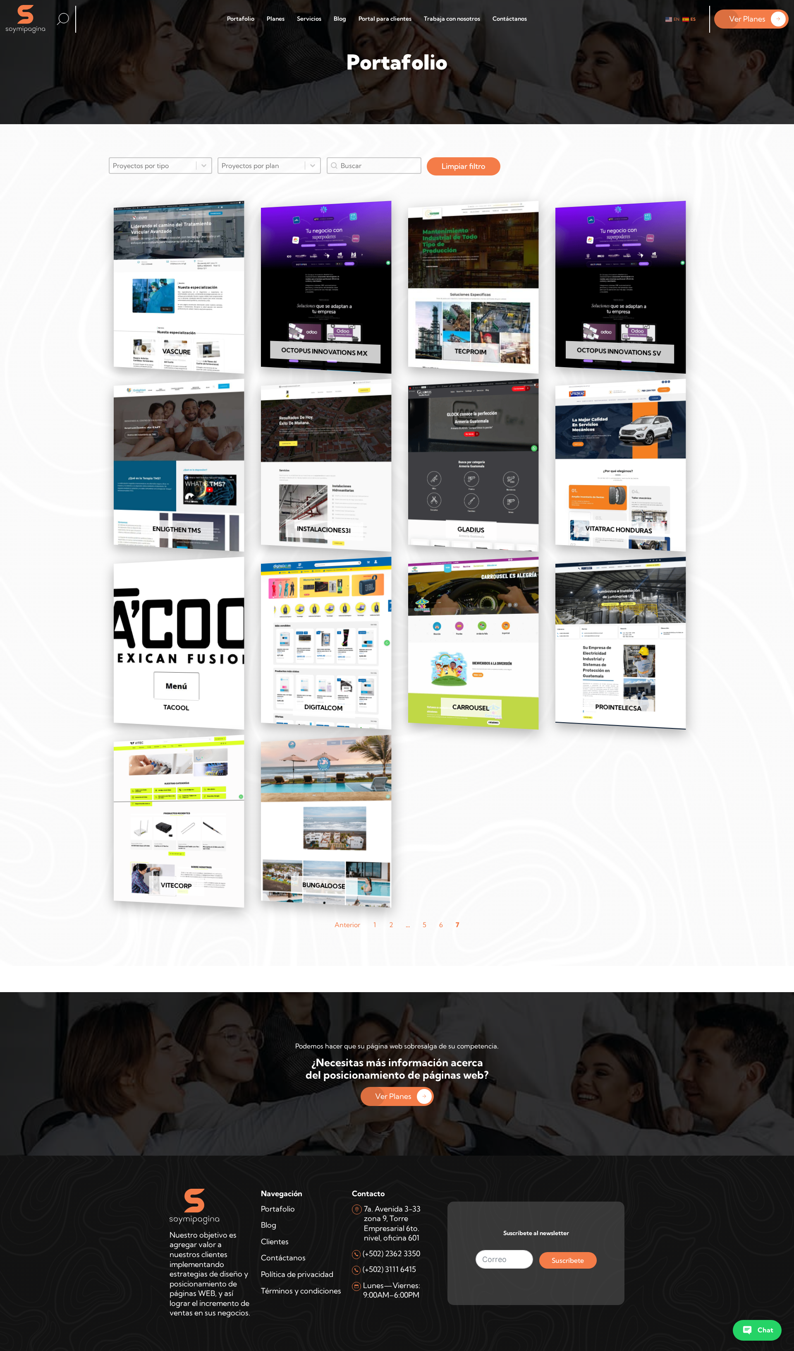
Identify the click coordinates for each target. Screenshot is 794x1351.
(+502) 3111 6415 (389, 1269)
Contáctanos (510, 18)
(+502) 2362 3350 (391, 1253)
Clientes (275, 1241)
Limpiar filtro (463, 166)
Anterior (347, 925)
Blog (340, 18)
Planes (276, 18)
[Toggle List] (203, 165)
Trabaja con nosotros (452, 18)
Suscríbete (568, 1260)
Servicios (309, 18)
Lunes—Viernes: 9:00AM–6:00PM (391, 1290)
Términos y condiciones (301, 1291)
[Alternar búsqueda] (62, 19)
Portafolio (240, 18)
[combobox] (153, 165)
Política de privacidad (297, 1274)
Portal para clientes (385, 18)
